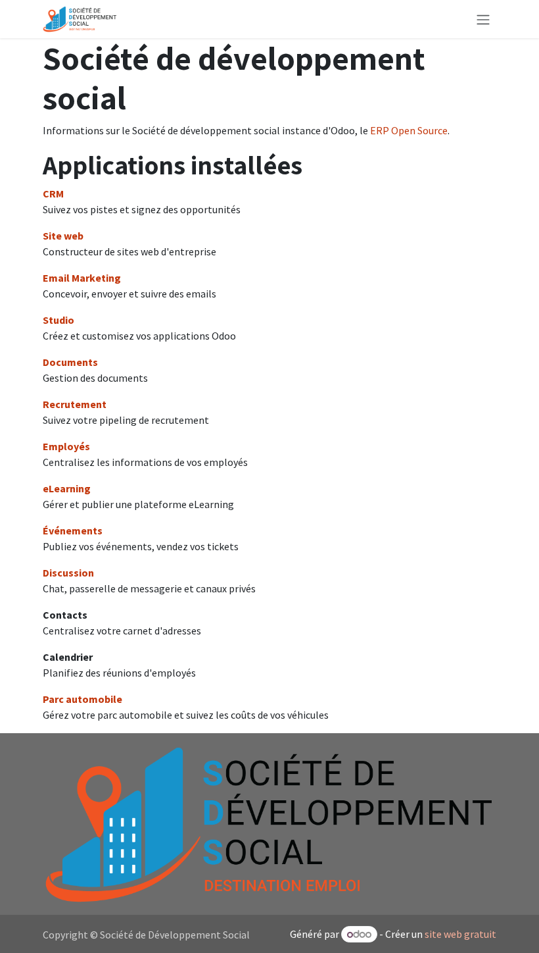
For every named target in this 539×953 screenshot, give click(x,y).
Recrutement (74, 404)
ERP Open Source (409, 130)
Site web (63, 235)
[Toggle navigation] (483, 19)
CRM (53, 193)
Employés (66, 446)
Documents (70, 362)
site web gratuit (460, 933)
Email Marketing (82, 277)
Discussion (68, 572)
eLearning (67, 488)
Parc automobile (82, 699)
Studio (58, 319)
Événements (73, 530)
